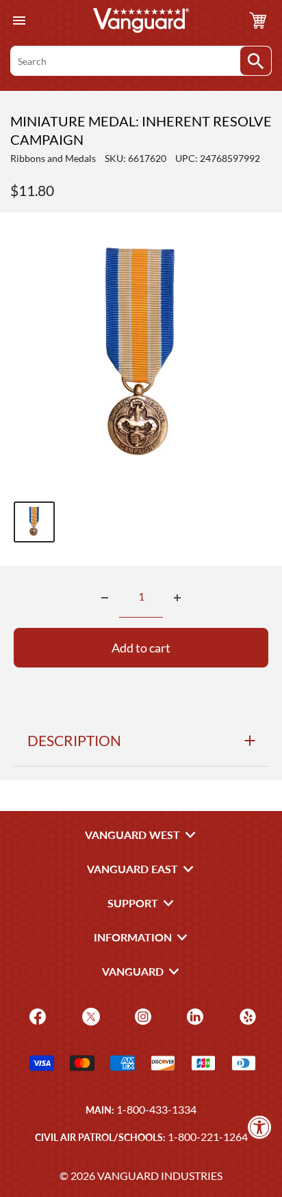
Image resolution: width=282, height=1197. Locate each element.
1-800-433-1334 (156, 1109)
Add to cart (141, 647)
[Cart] (258, 20)
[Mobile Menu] (18, 20)
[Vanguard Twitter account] (89, 1015)
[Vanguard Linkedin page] (193, 1015)
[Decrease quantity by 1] (104, 598)
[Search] (255, 60)
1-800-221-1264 (208, 1136)
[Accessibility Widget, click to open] (259, 1127)
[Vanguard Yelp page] (246, 1015)
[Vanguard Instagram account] (141, 1015)
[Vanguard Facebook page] (36, 1015)
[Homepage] (141, 20)
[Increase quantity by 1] (177, 598)
